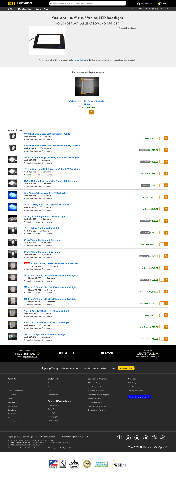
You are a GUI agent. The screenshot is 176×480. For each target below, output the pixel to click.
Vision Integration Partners (97, 387)
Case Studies (12, 406)
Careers (10, 398)
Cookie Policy (24, 440)
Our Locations (12, 394)
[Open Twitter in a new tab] (128, 438)
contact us (81, 60)
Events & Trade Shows (15, 391)
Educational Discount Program (98, 394)
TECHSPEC (12, 414)
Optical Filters (52, 409)
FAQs (49, 391)
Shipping (51, 383)
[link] (163, 2)
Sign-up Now (126, 368)
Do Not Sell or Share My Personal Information (54, 443)
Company (47, 9)
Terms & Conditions (37, 440)
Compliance (12, 410)
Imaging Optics (53, 417)
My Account (146, 4)
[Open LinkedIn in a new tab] (146, 438)
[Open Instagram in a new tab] (154, 438)
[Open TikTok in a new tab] (163, 438)
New (25, 275)
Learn (38, 9)
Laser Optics (52, 413)
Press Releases (13, 402)
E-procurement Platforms (96, 410)
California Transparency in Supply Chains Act (24, 445)
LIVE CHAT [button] (69, 353)
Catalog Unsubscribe (135, 391)
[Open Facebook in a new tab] (119, 438)
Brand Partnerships (14, 418)
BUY (166, 138)
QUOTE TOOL (146, 353)
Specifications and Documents (38, 139)
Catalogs (132, 383)
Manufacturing (24, 9)
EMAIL (109, 353)
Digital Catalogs (133, 387)
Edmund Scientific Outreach (97, 406)
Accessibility (49, 440)
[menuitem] (14, 8)
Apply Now (138, 397)
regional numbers (30, 356)
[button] (154, 9)
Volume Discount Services (96, 391)
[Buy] (91, 112)
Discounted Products (95, 402)
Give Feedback (53, 394)
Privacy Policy (13, 440)
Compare (46, 136)
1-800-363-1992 (153, 9)
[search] (87, 3)
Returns (50, 387)
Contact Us (164, 9)
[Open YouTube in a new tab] (137, 438)
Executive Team (13, 387)
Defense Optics (53, 421)
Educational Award (94, 398)
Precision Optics (53, 405)
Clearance (27, 263)
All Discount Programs (95, 383)
